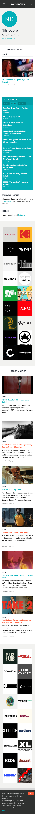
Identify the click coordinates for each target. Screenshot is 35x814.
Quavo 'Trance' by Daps (11, 490)
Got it (31, 793)
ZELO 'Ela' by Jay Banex (11, 116)
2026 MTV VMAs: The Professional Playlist (15, 183)
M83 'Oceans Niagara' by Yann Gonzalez (15, 80)
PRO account (6, 201)
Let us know (22, 215)
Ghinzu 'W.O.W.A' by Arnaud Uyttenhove (13, 123)
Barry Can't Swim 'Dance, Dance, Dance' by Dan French (17, 149)
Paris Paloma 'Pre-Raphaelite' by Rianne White (15, 166)
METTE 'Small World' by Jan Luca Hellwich (15, 174)
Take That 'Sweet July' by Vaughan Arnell (15, 109)
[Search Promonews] (30, 4)
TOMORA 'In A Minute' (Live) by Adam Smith (17, 576)
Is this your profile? (9, 38)
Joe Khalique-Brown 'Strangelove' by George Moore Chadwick (17, 446)
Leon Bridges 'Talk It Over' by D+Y (15, 532)
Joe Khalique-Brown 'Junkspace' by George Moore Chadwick (16, 621)
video (4, 397)
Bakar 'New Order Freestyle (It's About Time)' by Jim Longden (17, 157)
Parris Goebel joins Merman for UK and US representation (17, 140)
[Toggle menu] (4, 4)
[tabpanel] (17, 147)
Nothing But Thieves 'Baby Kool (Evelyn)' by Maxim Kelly (14, 132)
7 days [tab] (6, 103)
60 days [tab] (21, 103)
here (3, 810)
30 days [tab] (13, 103)
